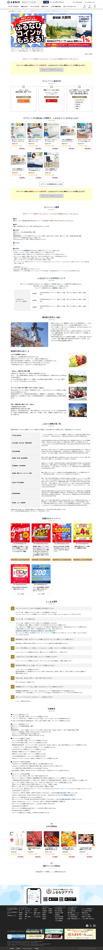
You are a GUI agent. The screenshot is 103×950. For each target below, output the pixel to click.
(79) (36, 854)
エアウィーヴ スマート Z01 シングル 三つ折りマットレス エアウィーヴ (84, 140)
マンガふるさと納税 (86, 914)
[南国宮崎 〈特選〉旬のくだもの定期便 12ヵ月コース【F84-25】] (68, 839)
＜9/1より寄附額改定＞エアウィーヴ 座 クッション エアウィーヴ (51, 169)
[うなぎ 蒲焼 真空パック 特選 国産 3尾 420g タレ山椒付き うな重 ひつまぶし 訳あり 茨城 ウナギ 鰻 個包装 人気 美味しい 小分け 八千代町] (51, 839)
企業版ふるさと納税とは (87, 916)
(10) (19, 854)
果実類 (20, 914)
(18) (36, 175)
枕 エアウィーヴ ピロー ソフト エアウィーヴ (51, 140)
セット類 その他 (37, 916)
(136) (37, 145)
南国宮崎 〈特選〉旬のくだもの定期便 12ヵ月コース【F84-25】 (68, 848)
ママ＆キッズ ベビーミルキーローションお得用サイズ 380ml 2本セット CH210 (17, 848)
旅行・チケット (37, 914)
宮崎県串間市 (82, 851)
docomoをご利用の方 (37, 631)
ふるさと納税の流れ (71, 910)
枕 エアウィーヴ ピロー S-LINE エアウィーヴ (35, 140)
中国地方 (50, 908)
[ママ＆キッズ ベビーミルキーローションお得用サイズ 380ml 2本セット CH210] (17, 839)
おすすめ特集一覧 (58, 908)
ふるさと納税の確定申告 (72, 916)
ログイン (84, 7)
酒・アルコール (28, 908)
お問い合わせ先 (61, 793)
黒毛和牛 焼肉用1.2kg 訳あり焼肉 (34, 848)
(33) (70, 145)
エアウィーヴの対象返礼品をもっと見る (51, 184)
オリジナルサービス (71, 6)
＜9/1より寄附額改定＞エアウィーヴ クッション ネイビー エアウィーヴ (68, 140)
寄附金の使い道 (85, 912)
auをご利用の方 (49, 631)
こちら (30, 237)
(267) (53, 854)
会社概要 (12, 948)
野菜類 (20, 918)
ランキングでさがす (13, 6)
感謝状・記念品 (37, 912)
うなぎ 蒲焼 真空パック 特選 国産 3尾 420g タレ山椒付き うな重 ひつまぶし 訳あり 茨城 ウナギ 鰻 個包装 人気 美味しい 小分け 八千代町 (51, 848)
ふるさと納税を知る (56, 6)
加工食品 (35, 908)
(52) (53, 145)
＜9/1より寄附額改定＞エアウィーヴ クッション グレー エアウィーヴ (18, 169)
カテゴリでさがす (34, 6)
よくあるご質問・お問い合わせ (57, 2)
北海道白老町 (14, 851)
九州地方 (50, 912)
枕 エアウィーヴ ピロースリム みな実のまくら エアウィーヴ (35, 169)
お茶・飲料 (27, 910)
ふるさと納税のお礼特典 (87, 910)
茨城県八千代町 (48, 851)
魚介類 (20, 916)
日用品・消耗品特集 (59, 918)
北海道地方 (44, 910)
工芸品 (35, 910)
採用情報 (37, 948)
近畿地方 (44, 918)
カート (95, 7)
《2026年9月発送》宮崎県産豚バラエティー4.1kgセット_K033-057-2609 (85, 848)
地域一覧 (44, 908)
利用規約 (18, 948)
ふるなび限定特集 (58, 920)
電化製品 (21, 912)
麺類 (26, 914)
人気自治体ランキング (11, 915)
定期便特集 (57, 914)
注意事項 (26, 250)
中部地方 (44, 916)
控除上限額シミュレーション (73, 912)
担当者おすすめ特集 (59, 912)
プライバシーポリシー (27, 948)
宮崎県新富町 (65, 851)
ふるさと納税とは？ (71, 908)
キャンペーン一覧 (18, 269)
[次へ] (93, 845)
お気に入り (90, 7)
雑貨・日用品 (27, 916)
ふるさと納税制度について (72, 914)
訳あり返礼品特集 (58, 910)
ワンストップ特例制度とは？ (87, 908)
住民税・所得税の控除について (73, 918)
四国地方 (50, 910)
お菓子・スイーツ (28, 912)
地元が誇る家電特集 (59, 916)
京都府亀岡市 (31, 851)
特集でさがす (45, 6)
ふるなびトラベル (91, 2)
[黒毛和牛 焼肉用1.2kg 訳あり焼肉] (34, 839)
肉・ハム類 (21, 908)
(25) (20, 175)
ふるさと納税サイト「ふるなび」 (15, 11)
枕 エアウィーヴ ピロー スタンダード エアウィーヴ (18, 140)
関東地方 (44, 914)
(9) (70, 854)
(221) (20, 145)
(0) (87, 854)
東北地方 (44, 912)
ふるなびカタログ (79, 2)
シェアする (89, 54)
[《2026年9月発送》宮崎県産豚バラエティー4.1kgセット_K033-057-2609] (85, 839)
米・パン (21, 910)
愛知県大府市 (15, 143)
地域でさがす (24, 6)
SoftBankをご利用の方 (22, 631)
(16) (53, 175)
